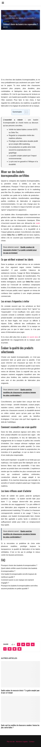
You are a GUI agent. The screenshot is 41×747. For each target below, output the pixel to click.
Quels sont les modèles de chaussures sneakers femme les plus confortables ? (20, 726)
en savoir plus (32, 337)
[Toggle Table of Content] (25, 112)
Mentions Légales (22, 741)
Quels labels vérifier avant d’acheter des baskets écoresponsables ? (19, 569)
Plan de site (11, 741)
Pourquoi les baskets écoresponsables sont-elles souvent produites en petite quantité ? (19, 587)
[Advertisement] (20, 55)
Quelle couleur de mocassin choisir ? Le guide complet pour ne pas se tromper (20, 691)
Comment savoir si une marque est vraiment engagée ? (17, 581)
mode (38, 223)
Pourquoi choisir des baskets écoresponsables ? (19, 565)
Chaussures (6, 21)
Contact (31, 741)
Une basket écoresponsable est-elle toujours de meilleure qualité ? (19, 575)
